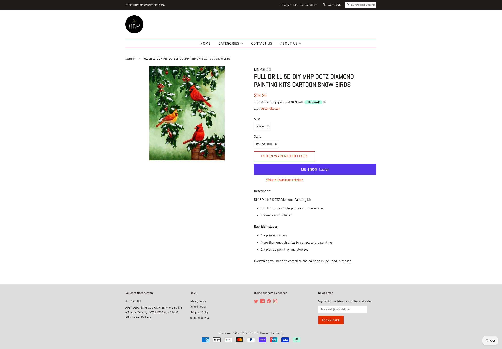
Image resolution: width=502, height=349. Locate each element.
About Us (289, 43)
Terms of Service (199, 317)
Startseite (131, 59)
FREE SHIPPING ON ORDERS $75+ (145, 5)
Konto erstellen (308, 5)
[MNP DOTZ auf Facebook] (262, 302)
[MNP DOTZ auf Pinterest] (269, 302)
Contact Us (261, 43)
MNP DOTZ (252, 333)
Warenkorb (334, 5)
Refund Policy (198, 306)
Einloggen (285, 5)
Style (257, 136)
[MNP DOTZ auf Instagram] (275, 302)
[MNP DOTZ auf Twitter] (256, 302)
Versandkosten (270, 108)
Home (205, 43)
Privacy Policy (198, 301)
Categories (230, 43)
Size (257, 119)
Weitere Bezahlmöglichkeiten (284, 180)
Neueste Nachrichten (139, 293)
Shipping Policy (199, 312)
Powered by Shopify (272, 333)
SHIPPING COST (133, 301)
